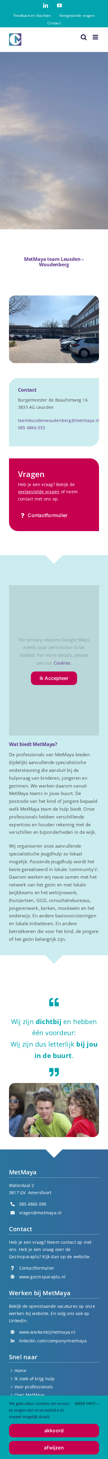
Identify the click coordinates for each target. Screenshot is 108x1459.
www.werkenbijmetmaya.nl (47, 1332)
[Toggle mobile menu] (96, 37)
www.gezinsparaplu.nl (42, 1277)
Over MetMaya (29, 1395)
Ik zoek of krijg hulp (34, 1378)
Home (20, 1370)
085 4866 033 (31, 427)
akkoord (54, 1430)
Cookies (62, 663)
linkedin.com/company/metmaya (53, 1341)
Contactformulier (37, 1268)
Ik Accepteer (54, 678)
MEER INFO (86, 1403)
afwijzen (54, 1448)
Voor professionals (33, 1387)
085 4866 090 (32, 1204)
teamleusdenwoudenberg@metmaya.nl (59, 420)
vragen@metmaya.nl (40, 1213)
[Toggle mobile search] (84, 37)
